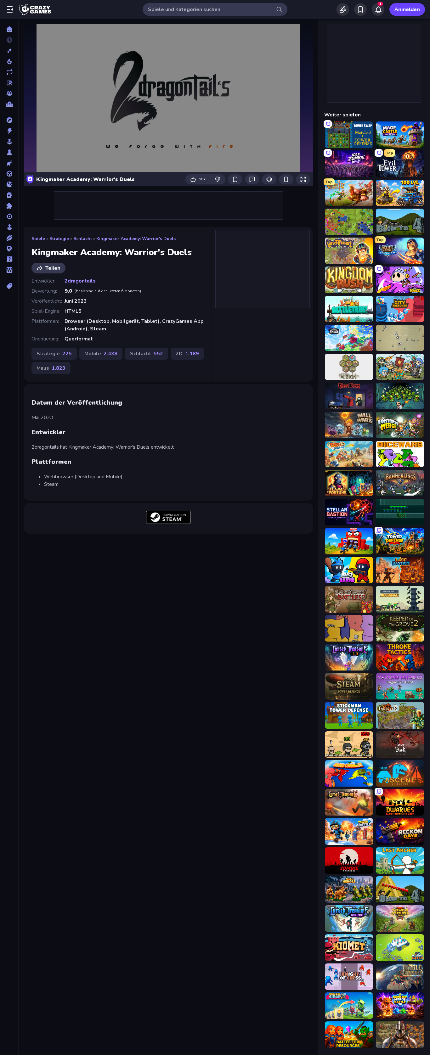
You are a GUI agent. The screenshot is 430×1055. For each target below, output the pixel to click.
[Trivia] (9, 259)
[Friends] (343, 9)
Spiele (38, 239)
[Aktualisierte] (9, 72)
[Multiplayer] (9, 93)
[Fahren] (9, 173)
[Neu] (9, 50)
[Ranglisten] (9, 104)
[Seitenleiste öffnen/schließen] (10, 9)
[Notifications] (378, 9)
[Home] (9, 29)
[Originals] (9, 82)
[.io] (9, 184)
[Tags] (9, 286)
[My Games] (360, 9)
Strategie (59, 239)
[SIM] (9, 227)
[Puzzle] (9, 205)
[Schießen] (9, 216)
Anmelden (407, 9)
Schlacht (82, 239)
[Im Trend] (9, 61)
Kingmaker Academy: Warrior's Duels (136, 239)
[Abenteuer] (9, 120)
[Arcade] (9, 141)
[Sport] (9, 238)
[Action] (9, 131)
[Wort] (9, 270)
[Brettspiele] (9, 152)
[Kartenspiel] (9, 195)
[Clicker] (9, 163)
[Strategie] (9, 248)
